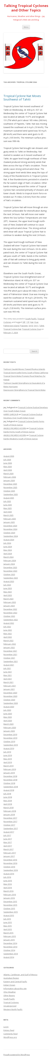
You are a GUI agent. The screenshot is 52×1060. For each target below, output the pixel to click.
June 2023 (7, 588)
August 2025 (8, 498)
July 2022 (7, 626)
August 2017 (8, 832)
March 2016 (8, 891)
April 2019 (7, 762)
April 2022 (7, 637)
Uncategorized (9, 1006)
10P (23, 322)
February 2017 (9, 853)
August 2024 (8, 539)
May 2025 (7, 508)
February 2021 (9, 685)
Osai (36, 322)
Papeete (24, 325)
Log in (6, 1026)
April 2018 (7, 804)
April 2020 (7, 720)
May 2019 (7, 759)
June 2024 (7, 546)
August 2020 (8, 706)
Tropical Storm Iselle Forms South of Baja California (25, 372)
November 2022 (10, 612)
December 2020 (10, 692)
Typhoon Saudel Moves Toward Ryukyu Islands (24, 369)
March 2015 (8, 933)
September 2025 (10, 494)
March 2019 (8, 766)
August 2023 (8, 581)
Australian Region (11, 978)
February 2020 (9, 727)
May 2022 (7, 633)
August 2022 (8, 623)
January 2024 (9, 564)
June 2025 (7, 505)
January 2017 (9, 856)
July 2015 (7, 919)
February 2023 (9, 602)
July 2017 (7, 835)
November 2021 (10, 654)
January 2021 (9, 689)
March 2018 (8, 807)
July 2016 (7, 877)
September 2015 (10, 912)
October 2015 (9, 908)
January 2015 (9, 940)
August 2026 (8, 456)
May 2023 (7, 592)
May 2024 (7, 550)
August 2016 (8, 873)
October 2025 (9, 491)
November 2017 (10, 821)
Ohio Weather (9, 992)
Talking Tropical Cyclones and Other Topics (26, 7)
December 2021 (10, 651)
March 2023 (8, 598)
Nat (31, 322)
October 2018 (9, 783)
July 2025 (7, 501)
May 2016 (7, 884)
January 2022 (9, 647)
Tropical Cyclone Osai (31, 329)
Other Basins (9, 995)
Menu (26, 27)
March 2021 (8, 682)
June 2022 (7, 630)
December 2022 (10, 609)
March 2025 (8, 515)
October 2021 (9, 658)
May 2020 (7, 717)
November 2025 (10, 487)
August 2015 (8, 915)
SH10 (31, 325)
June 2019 (7, 755)
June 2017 (7, 839)
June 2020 (7, 713)
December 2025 (10, 484)
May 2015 (7, 926)
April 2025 (7, 511)
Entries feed (8, 1030)
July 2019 (7, 752)
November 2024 (10, 529)
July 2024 (7, 543)
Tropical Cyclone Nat (12, 329)
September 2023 (10, 578)
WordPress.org (10, 1037)
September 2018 (10, 786)
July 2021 (7, 668)
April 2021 (7, 679)
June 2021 (7, 672)
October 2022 (9, 616)
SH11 (36, 325)
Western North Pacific (12, 1009)
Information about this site (15, 988)
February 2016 (9, 894)
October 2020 (9, 699)
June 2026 (7, 463)
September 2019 (10, 745)
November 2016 (10, 863)
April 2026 (7, 470)
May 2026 (7, 466)
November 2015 (10, 905)
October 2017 (9, 825)
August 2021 (8, 665)
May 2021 (7, 675)
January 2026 (9, 480)
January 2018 (9, 814)
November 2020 (10, 696)
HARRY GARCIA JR (10, 414)
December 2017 (10, 818)
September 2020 (10, 703)
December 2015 (10, 901)
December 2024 (10, 525)
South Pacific (31, 318)
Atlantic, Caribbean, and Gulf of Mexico (20, 974)
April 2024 (7, 553)
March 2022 (8, 640)
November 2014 (10, 946)
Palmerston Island (11, 325)
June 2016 (7, 880)
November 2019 (10, 738)
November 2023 (10, 571)
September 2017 (10, 828)
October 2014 (9, 950)
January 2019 (9, 772)
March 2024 (8, 557)
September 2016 (10, 870)
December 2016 (10, 859)
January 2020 (9, 731)
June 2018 (7, 797)
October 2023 (9, 574)
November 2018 (10, 779)
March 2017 (8, 849)
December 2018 (10, 776)
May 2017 (7, 842)
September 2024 (10, 536)
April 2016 (7, 887)
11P (27, 322)
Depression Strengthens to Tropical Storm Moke (24, 390)
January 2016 (9, 898)
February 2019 (9, 769)
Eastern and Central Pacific (15, 981)
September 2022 (10, 619)
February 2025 (9, 518)
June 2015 (7, 922)
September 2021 (10, 661)
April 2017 (7, 846)
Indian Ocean (9, 985)
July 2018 (7, 793)
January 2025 (9, 522)
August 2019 (8, 748)
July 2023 (7, 585)
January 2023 (9, 605)
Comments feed (10, 1033)
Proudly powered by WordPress (16, 1054)
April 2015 (7, 929)
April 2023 (7, 595)
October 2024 (9, 532)
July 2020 (7, 710)
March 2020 (8, 724)
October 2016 (9, 866)
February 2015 (9, 936)
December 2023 (10, 567)
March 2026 (8, 473)
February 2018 (9, 811)
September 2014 (10, 953)
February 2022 (9, 644)
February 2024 (9, 560)
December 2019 (10, 734)
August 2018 (8, 790)
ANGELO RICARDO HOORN (14, 428)
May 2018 (7, 800)
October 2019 (9, 741)
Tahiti (41, 325)
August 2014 (8, 957)
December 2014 (10, 943)
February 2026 (9, 477)
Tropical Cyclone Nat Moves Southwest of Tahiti (22, 97)
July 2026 (7, 459)
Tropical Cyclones (11, 1002)
